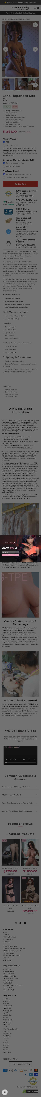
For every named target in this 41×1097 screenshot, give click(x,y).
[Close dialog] (39, 536)
